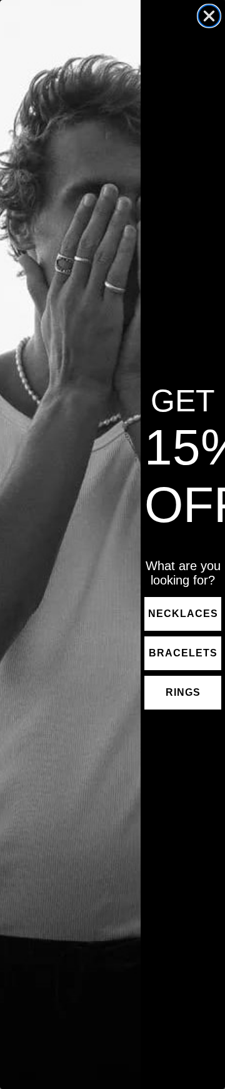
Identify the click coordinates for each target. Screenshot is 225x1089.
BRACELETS (183, 653)
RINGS (183, 692)
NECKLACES (183, 613)
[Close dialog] (209, 16)
